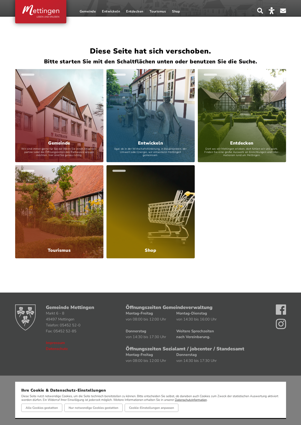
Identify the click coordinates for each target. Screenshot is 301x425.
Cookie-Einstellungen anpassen (151, 408)
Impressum (55, 342)
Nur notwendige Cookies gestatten (93, 408)
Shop (176, 12)
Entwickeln (111, 12)
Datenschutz (57, 348)
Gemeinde (88, 12)
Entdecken (134, 12)
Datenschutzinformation (191, 400)
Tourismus (157, 12)
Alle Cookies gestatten (42, 408)
